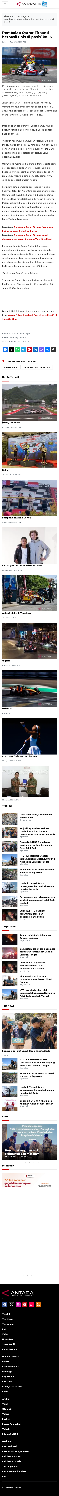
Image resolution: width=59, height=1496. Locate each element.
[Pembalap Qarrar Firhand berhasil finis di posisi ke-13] (29, 1030)
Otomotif (7, 1409)
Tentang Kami (9, 1466)
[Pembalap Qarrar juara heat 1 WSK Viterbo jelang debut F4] (29, 402)
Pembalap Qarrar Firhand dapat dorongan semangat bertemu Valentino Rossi (26, 564)
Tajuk (5, 1404)
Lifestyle (7, 1381)
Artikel (5, 1399)
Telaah (6, 1429)
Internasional (9, 1446)
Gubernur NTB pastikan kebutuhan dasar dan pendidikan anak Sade (32, 914)
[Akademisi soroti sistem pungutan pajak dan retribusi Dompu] (9, 980)
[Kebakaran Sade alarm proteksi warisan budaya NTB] (9, 873)
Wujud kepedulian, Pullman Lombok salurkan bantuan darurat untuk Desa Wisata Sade (37, 831)
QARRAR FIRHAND (16, 361)
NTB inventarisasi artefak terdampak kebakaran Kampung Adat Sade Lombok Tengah (37, 859)
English (6, 1419)
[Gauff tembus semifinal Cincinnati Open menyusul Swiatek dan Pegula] (29, 736)
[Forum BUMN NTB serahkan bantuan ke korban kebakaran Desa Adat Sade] (9, 846)
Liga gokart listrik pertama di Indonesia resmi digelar (28, 659)
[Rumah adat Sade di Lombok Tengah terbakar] (9, 939)
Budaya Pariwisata (12, 1386)
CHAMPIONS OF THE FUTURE (36, 367)
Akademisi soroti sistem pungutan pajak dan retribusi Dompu (36, 979)
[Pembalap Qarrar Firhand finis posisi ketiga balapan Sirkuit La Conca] (29, 497)
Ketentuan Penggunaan (15, 1451)
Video (5, 1334)
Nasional (6, 1441)
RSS (4, 1476)
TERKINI (7, 806)
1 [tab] (20, 1162)
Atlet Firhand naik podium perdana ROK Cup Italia (27, 468)
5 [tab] (38, 1162)
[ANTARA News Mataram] (32, 4)
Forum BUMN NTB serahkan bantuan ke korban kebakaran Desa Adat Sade (36, 845)
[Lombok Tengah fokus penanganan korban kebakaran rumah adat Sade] (9, 887)
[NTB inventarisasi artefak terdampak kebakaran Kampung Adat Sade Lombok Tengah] (9, 860)
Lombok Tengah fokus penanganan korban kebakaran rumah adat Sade (37, 886)
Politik (5, 1361)
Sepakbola (8, 1376)
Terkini (6, 1314)
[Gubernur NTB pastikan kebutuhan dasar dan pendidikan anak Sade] (9, 915)
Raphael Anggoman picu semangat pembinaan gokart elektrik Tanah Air (29, 611)
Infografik (8, 1165)
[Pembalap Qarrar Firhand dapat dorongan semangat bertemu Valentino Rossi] (29, 545)
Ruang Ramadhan (11, 1424)
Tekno (5, 1414)
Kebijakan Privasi (11, 1456)
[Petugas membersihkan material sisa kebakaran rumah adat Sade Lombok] (9, 901)
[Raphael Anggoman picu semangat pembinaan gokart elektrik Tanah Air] (29, 593)
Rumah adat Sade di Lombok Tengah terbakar (35, 936)
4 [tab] (33, 1162)
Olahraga (21, 16)
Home (10, 16)
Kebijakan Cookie (11, 1461)
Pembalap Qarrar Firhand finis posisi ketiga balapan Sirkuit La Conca (27, 516)
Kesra (5, 1391)
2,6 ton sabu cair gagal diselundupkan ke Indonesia (25, 1267)
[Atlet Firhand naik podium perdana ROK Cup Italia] (29, 450)
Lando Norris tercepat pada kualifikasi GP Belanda (26, 707)
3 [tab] (29, 1162)
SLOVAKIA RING (11, 367)
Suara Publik (9, 1344)
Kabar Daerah (9, 1349)
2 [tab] (25, 1162)
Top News (8, 1005)
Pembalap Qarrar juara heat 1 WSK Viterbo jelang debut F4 (26, 421)
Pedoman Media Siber (14, 1471)
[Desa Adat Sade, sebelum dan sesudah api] (9, 818)
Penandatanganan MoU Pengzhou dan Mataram (22, 1152)
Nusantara (7, 1339)
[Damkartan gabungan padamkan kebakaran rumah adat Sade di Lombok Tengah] (9, 953)
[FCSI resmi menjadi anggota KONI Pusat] (25, 781)
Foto (5, 1116)
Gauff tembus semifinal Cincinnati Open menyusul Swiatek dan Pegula (25, 755)
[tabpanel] (29, 1142)
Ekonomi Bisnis (10, 1366)
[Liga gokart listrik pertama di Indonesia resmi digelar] (29, 640)
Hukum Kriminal (10, 1356)
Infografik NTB (10, 1434)
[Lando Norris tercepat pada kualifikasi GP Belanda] (29, 688)
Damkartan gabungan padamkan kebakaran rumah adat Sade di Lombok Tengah (38, 952)
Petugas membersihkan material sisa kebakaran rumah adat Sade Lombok (37, 900)
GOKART (32, 361)
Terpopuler (9, 926)
